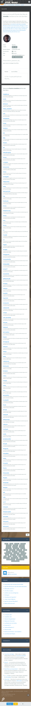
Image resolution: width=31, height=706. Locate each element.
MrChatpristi (6, 341)
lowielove (5, 128)
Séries (9, 556)
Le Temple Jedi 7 (8, 614)
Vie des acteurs (15, 561)
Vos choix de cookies (18, 691)
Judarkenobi (6, 307)
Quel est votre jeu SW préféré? (11, 601)
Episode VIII (8, 548)
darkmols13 (6, 526)
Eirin (4, 390)
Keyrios (5, 468)
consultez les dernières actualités (18, 24)
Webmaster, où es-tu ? (9, 588)
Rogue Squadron (21, 554)
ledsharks (5, 346)
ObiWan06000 (6, 264)
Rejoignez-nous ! (5, 692)
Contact (25, 691)
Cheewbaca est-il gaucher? (10, 597)
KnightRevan (6, 94)
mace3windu (6, 273)
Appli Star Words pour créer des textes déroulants (15, 586)
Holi (4, 492)
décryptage (8, 677)
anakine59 (5, 414)
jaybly (4, 356)
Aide (16, 704)
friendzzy (5, 283)
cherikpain (5, 429)
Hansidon (5, 487)
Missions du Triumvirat (9, 621)
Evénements (16, 548)
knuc (4, 220)
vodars (4, 375)
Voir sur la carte (18, 57)
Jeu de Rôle (12, 550)
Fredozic (5, 380)
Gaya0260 (5, 293)
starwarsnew (6, 167)
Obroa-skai (6, 679)
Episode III (8, 545)
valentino (5, 288)
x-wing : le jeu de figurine (9, 599)
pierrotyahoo (6, 332)
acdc (4, 113)
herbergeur (6, 595)
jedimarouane (6, 419)
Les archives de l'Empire (9, 633)
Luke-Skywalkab (7, 317)
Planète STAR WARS (12, 2)
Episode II (23, 543)
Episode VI (15, 546)
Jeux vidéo (19, 550)
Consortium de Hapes (9, 654)
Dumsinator (6, 482)
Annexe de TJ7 (7, 625)
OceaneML (5, 463)
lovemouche (6, 303)
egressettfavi (6, 395)
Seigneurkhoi (6, 181)
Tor (4, 239)
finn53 (4, 405)
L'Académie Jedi (7, 616)
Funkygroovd (6, 254)
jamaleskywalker (7, 439)
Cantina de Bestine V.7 (9, 627)
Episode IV (15, 545)
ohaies (4, 458)
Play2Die (5, 477)
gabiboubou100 (6, 278)
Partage (9, 704)
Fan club (23, 548)
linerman (5, 322)
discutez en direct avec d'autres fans (11, 25)
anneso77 (5, 269)
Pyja (4, 196)
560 (15, 47)
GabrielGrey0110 (7, 152)
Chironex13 (5, 521)
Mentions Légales (9, 691)
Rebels (7, 554)
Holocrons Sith (7, 629)
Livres (25, 550)
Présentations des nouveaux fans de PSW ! (13, 584)
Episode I (17, 543)
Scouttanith (6, 400)
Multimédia (21, 551)
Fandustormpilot (7, 511)
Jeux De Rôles (14, 71)
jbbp (4, 138)
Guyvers (5, 142)
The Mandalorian (11, 559)
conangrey (5, 162)
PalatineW (5, 327)
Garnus (4, 225)
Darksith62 (5, 516)
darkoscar (5, 104)
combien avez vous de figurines (11, 593)
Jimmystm (5, 507)
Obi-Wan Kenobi (8, 553)
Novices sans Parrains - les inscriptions (12, 631)
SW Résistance (14, 557)
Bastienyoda (6, 366)
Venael (4, 123)
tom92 (4, 99)
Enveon (5, 157)
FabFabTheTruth (6, 210)
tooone (4, 206)
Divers (11, 543)
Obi (4, 133)
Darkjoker (5, 371)
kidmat (4, 351)
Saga (5, 556)
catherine (5, 424)
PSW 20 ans (23, 553)
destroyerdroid (6, 191)
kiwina (4, 172)
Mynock (6, 662)
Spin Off (25, 556)
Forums (6, 71)
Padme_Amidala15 (7, 108)
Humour (6, 550)
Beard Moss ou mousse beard (11, 669)
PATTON (5, 409)
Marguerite (5, 448)
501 (4, 147)
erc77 (4, 502)
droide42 (5, 249)
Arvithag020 (6, 176)
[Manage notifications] (28, 695)
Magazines (14, 551)
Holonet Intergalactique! (9, 619)
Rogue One (13, 554)
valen (4, 497)
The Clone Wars (23, 557)
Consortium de (19, 655)
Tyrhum (5, 312)
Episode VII (21, 546)
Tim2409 (5, 235)
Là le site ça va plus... (9, 590)
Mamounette (6, 473)
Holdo (4, 186)
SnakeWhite (6, 453)
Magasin (8, 551)
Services (15, 556)
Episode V (8, 546)
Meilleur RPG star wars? (9, 603)
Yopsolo (5, 337)
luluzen (4, 215)
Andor (6, 543)
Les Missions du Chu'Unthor (10, 623)
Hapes (24, 655)
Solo (20, 556)
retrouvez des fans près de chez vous (11, 31)
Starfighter (6, 557)
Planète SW (16, 553)
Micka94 (5, 443)
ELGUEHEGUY (6, 118)
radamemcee (6, 361)
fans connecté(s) (12, 573)
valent (4, 385)
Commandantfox (7, 259)
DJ (4, 675)
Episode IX (22, 545)
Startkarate (5, 201)
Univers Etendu (20, 559)
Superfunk (5, 298)
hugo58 (4, 244)
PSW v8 (3, 691)
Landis (4, 434)
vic (3, 230)
